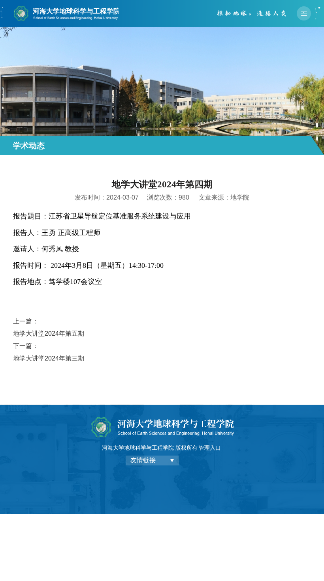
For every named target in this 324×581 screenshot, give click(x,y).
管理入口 (210, 448)
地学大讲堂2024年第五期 (48, 333)
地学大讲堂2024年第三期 (48, 358)
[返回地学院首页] (66, 8)
